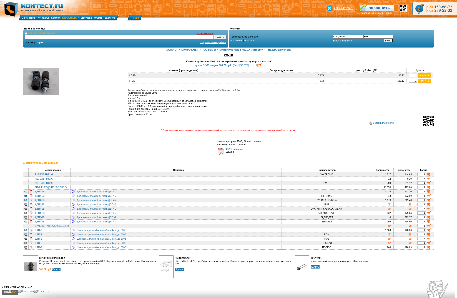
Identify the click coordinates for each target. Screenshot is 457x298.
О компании (29, 17)
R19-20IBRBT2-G (44, 174)
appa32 (40, 42)
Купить (56, 269)
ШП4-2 (38, 230)
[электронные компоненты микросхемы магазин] (434, 8)
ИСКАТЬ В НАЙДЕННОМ (41, 33)
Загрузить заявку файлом (213, 42)
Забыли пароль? (342, 40)
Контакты (43, 17)
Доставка (86, 17)
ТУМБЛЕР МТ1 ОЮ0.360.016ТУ (52, 226)
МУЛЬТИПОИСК (205, 33)
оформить (236, 40)
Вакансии (110, 17)
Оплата (98, 17)
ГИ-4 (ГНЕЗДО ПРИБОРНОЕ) (51, 187)
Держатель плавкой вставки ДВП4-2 (97, 191)
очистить (249, 40)
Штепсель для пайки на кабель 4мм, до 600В (102, 230)
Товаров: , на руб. (244, 36)
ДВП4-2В (40, 191)
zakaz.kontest (343, 8)
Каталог (55, 17)
